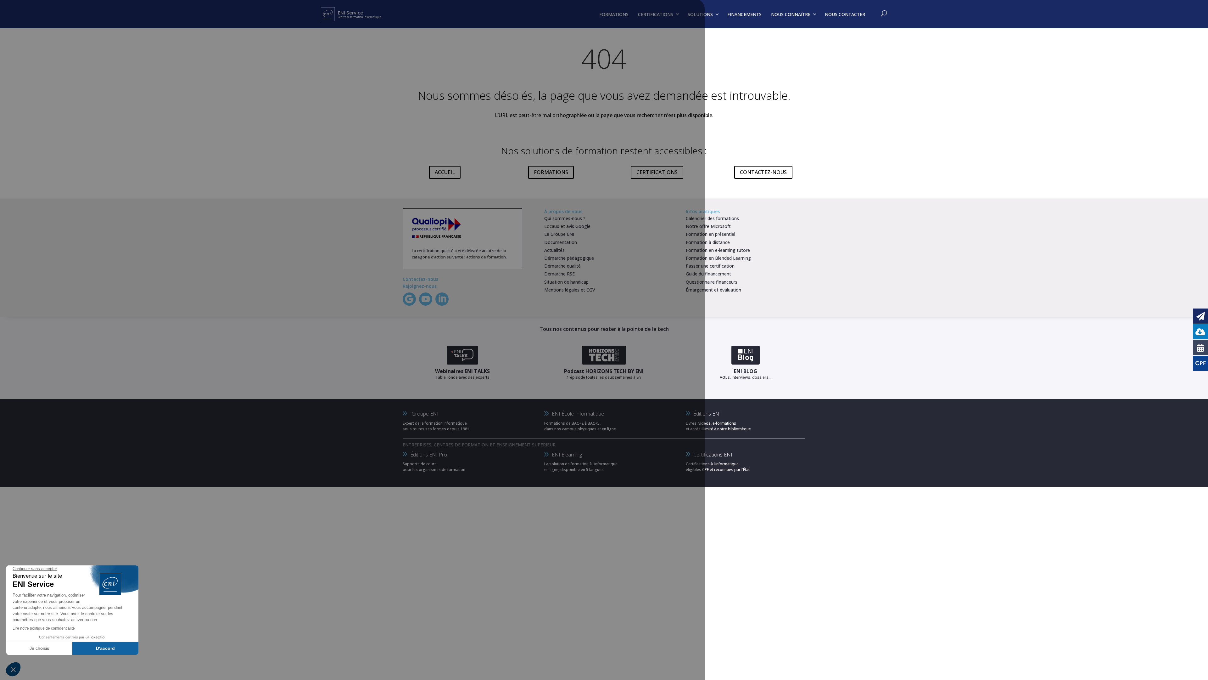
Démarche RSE (559, 274)
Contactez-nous (420, 279)
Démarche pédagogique (569, 258)
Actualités (554, 250)
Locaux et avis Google (567, 226)
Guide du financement (708, 274)
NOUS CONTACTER (845, 14)
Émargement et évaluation (713, 290)
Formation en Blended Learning (718, 258)
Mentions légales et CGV (569, 290)
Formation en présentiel (710, 234)
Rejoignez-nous (420, 286)
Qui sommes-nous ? (564, 218)
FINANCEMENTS (744, 14)
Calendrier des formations (712, 218)
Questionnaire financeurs (711, 282)
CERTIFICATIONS (657, 172)
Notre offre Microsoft (708, 226)
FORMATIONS (551, 172)
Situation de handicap (566, 282)
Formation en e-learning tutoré (718, 250)
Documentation (560, 242)
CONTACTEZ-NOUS (763, 172)
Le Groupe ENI (559, 234)
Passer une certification (710, 266)
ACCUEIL (445, 172)
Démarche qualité (562, 266)
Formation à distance (708, 242)
